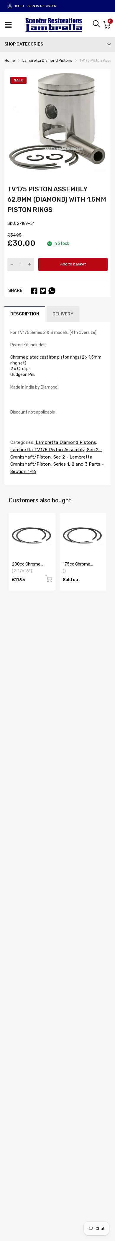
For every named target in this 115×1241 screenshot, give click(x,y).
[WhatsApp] (51, 290)
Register (48, 6)
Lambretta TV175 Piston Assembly (47, 449)
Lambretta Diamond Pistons (65, 442)
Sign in (33, 6)
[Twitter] (43, 290)
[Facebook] (34, 290)
